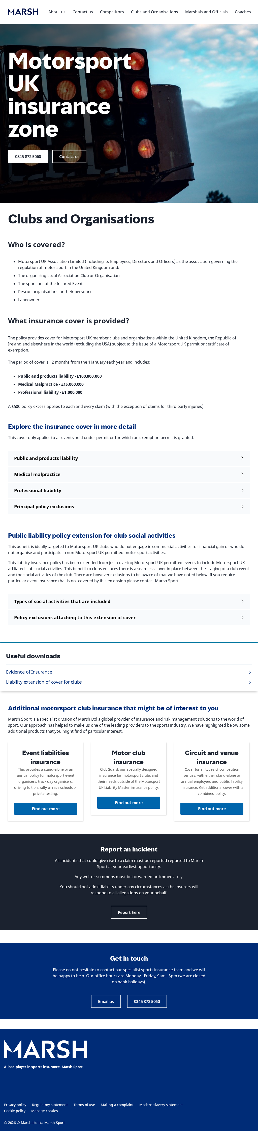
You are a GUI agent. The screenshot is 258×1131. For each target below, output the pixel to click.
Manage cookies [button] (44, 1110)
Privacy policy (15, 1104)
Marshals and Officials (206, 12)
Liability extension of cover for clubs (44, 682)
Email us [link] (106, 1001)
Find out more (45, 808)
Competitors (112, 12)
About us (57, 12)
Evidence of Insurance (29, 672)
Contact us (83, 12)
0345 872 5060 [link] (28, 156)
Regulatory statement (50, 1104)
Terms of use (84, 1104)
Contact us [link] (69, 156)
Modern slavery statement (161, 1104)
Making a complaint (117, 1104)
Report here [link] (129, 912)
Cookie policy (14, 1110)
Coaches (243, 12)
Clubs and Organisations (154, 12)
